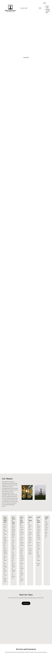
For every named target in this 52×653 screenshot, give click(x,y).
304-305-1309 (23, 8)
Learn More (26, 57)
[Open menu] (40, 8)
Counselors (26, 603)
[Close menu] (44, 3)
